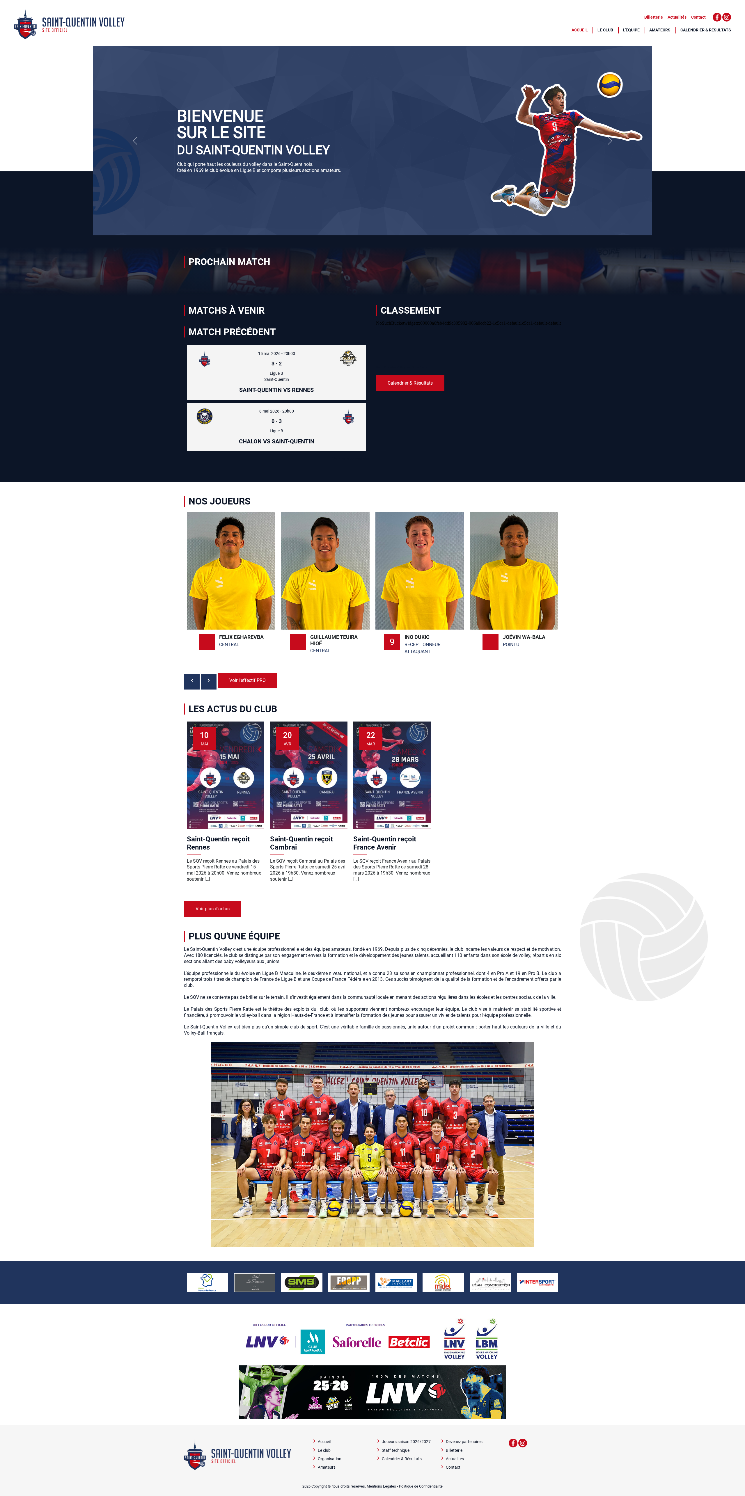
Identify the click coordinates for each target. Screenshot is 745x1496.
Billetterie (653, 17)
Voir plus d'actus (213, 909)
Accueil (580, 30)
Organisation (329, 1458)
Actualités (677, 17)
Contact (698, 17)
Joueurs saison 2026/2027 (406, 1441)
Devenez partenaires (464, 1441)
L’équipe (631, 30)
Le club (605, 30)
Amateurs (659, 30)
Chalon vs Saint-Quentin (276, 441)
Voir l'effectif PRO (247, 680)
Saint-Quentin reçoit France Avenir (384, 843)
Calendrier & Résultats (705, 30)
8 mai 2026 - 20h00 (276, 411)
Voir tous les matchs (350, 458)
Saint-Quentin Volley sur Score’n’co (401, 367)
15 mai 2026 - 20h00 (276, 353)
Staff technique (395, 1450)
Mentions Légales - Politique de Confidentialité (405, 1486)
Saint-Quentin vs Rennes (276, 389)
